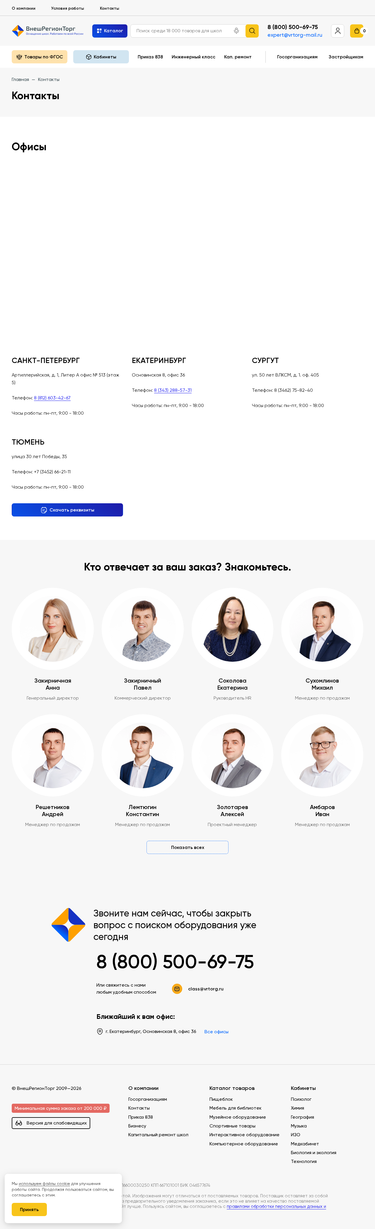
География (302, 1117)
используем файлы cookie (44, 1183)
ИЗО (295, 1134)
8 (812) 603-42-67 (52, 398)
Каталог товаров (232, 1088)
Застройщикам (346, 57)
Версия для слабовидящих (57, 1123)
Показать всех (187, 847)
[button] (236, 31)
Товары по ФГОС (43, 57)
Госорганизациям (297, 57)
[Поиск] (252, 31)
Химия (297, 1108)
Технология (304, 1161)
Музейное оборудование (237, 1117)
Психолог (301, 1099)
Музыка (299, 1126)
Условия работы (67, 8)
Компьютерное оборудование (243, 1144)
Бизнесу (137, 1126)
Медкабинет (305, 1144)
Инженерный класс (193, 57)
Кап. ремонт (238, 57)
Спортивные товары (232, 1126)
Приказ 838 (150, 57)
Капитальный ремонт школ (158, 1134)
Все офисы (216, 1031)
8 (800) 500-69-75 (292, 27)
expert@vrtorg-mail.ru (294, 35)
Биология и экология (313, 1152)
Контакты (109, 8)
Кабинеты (303, 1088)
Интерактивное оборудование (244, 1134)
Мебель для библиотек (235, 1108)
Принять (29, 1209)
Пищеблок (221, 1099)
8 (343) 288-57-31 (173, 390)
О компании (23, 8)
